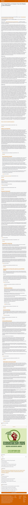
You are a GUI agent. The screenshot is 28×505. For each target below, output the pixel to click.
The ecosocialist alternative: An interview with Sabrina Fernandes (8, 464)
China (14, 470)
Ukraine (5, 121)
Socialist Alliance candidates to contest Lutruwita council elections (9, 488)
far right (8, 121)
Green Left (24, 496)
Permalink (2, 126)
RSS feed (15, 497)
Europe (24, 470)
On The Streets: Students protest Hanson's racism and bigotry (8, 487)
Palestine (21, 470)
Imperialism (3, 470)
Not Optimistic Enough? (7, 156)
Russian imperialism (8, 471)
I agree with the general (7, 320)
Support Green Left (14, 492)
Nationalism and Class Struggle (9, 361)
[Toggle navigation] (26, 1)
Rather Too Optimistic (5, 128)
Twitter (20, 497)
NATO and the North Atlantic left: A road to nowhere (7, 466)
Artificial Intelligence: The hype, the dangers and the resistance (8, 465)
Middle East (7, 472)
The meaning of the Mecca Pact (5, 476)
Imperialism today (7, 470)
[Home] (3, 1)
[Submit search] (26, 457)
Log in (2, 150)
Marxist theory (3, 471)
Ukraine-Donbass (6, 309)
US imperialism (11, 470)
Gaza (18, 470)
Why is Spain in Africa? (3, 482)
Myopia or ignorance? (5, 191)
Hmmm (2, 179)
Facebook (20, 496)
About (15, 496)
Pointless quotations (8, 287)
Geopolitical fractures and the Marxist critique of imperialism (8, 460)
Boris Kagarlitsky (12, 121)
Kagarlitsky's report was (7, 243)
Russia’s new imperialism (4, 461)
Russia (2, 121)
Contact (20, 498)
